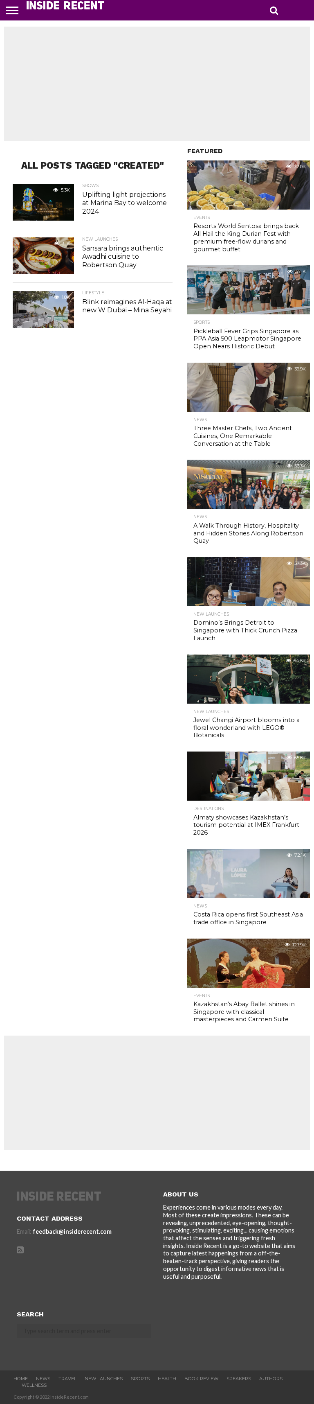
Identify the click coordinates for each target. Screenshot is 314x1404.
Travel (67, 1378)
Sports (140, 1378)
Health (167, 1378)
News (43, 1378)
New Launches (104, 1378)
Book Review (201, 1378)
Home (20, 1378)
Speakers (239, 1378)
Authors (271, 1378)
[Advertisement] (157, 84)
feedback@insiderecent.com (72, 1231)
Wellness (34, 1385)
